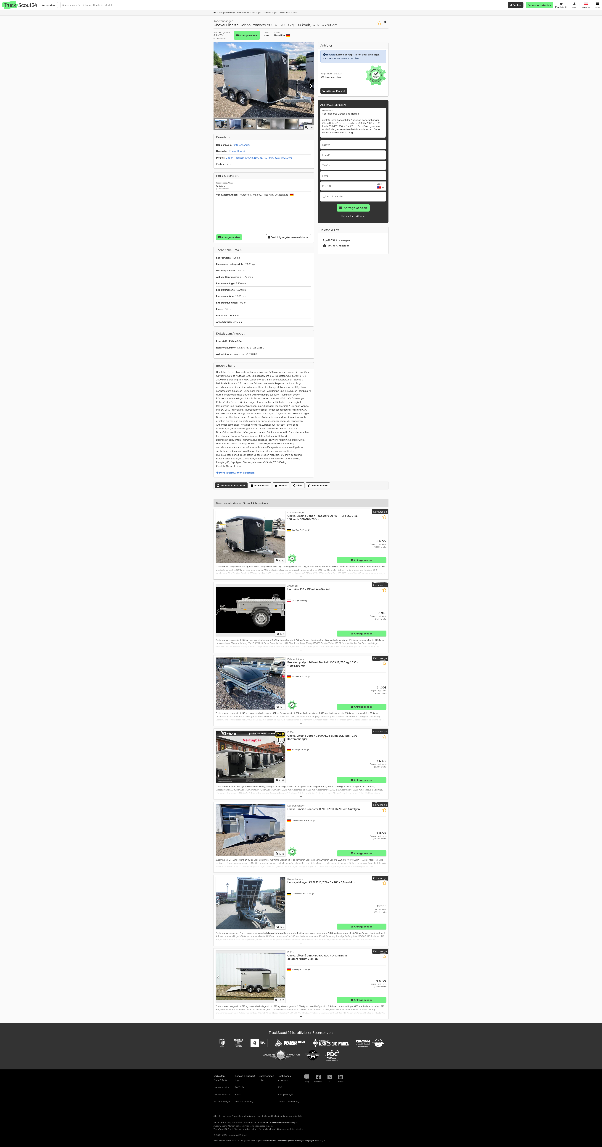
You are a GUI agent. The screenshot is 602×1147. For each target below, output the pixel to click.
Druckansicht (261, 485)
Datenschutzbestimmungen (279, 1140)
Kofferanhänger (241, 144)
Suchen (516, 5)
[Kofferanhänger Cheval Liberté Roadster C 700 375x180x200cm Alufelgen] (250, 830)
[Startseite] (215, 12)
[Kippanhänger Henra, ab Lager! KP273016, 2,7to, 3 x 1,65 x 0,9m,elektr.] (250, 903)
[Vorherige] (217, 86)
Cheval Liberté (237, 151)
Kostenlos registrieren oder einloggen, (358, 54)
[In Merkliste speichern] (379, 23)
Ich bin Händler (335, 196)
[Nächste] (310, 86)
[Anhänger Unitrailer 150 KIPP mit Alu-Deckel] (250, 610)
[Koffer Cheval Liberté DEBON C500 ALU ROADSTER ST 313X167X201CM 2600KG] (250, 977)
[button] (597, 5)
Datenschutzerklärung (353, 215)
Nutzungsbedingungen (304, 1140)
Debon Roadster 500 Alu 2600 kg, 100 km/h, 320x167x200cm (259, 157)
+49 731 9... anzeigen (338, 240)
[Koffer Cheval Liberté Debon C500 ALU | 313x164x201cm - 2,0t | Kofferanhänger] (250, 757)
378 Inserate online (330, 77)
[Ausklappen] (301, 576)
